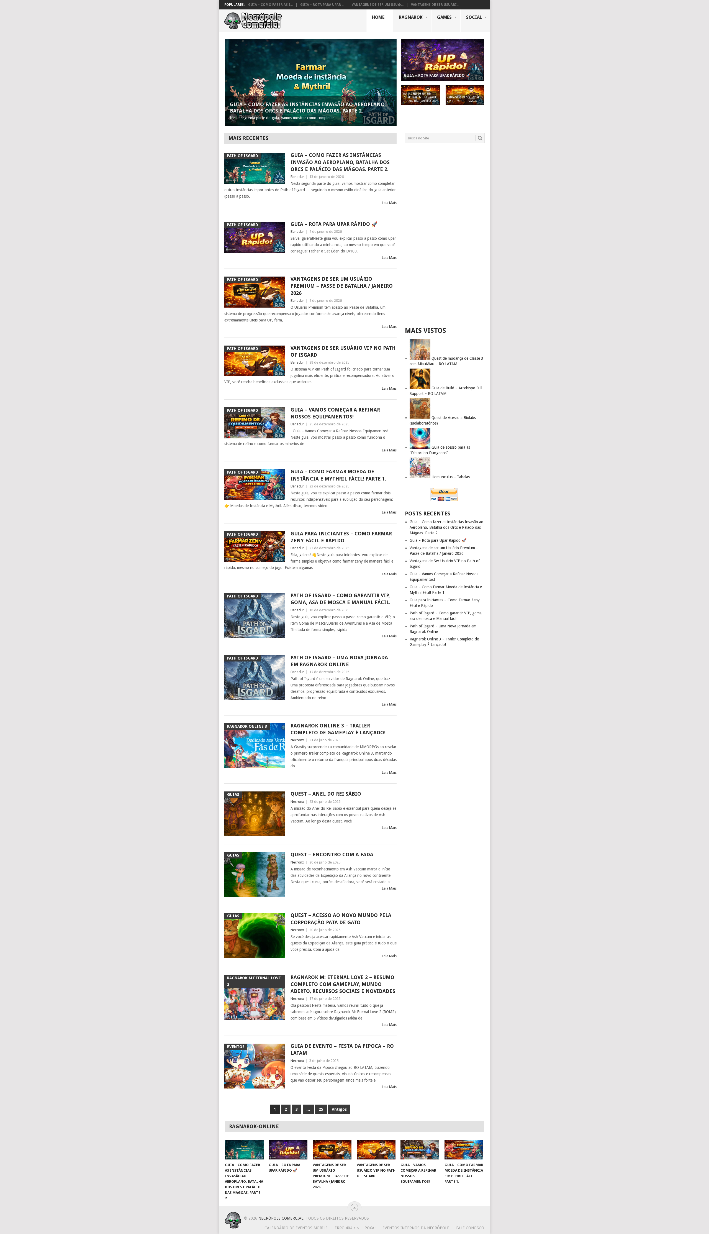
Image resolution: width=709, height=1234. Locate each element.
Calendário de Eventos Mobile (296, 1228)
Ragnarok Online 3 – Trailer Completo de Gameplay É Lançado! (338, 729)
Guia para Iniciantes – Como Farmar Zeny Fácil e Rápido (341, 537)
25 (321, 1109)
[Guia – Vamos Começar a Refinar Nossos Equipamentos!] (419, 1149)
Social (474, 17)
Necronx (297, 740)
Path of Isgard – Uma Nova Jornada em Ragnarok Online (339, 661)
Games (444, 17)
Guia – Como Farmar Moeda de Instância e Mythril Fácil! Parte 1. (338, 475)
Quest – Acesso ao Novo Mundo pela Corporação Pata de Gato (341, 918)
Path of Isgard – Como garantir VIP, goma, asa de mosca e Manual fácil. (341, 598)
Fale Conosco (470, 1228)
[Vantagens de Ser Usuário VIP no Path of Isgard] (376, 1149)
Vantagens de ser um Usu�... (378, 5)
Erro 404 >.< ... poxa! (355, 1228)
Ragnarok (411, 17)
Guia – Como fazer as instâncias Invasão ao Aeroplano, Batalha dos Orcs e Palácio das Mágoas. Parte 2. (340, 162)
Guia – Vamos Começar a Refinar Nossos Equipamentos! (335, 413)
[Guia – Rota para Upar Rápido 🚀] (288, 1149)
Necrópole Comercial (280, 1218)
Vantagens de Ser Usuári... (435, 5)
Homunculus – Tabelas (450, 477)
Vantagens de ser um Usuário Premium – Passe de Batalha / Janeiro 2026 (342, 286)
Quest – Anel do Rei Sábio (326, 794)
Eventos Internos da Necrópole (415, 1228)
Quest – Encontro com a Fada (332, 854)
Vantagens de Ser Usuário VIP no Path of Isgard (343, 351)
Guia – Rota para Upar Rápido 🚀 (334, 224)
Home (378, 17)
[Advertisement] (445, 235)
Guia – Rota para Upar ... (322, 5)
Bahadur (297, 177)
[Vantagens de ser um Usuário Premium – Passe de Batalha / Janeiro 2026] (332, 1149)
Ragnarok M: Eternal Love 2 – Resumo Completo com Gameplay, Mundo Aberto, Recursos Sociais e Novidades (343, 984)
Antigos (339, 1109)
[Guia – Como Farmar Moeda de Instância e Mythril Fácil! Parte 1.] (464, 1149)
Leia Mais (389, 203)
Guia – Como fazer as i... (270, 5)
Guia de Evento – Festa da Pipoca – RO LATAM (342, 1049)
